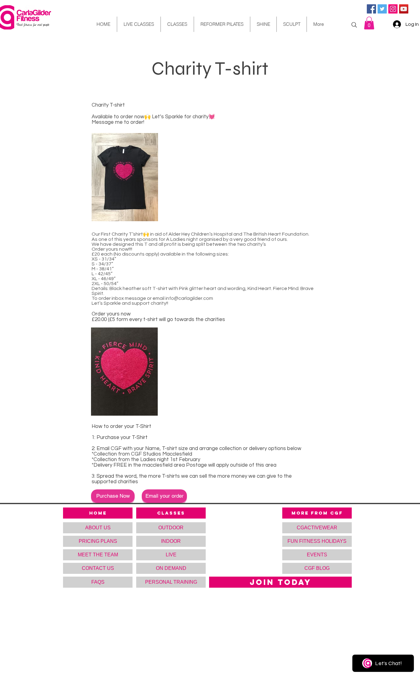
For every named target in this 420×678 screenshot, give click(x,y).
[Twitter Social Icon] (382, 9)
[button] (369, 23)
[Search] (354, 24)
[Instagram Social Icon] (393, 9)
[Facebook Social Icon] (371, 9)
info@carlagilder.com (189, 298)
